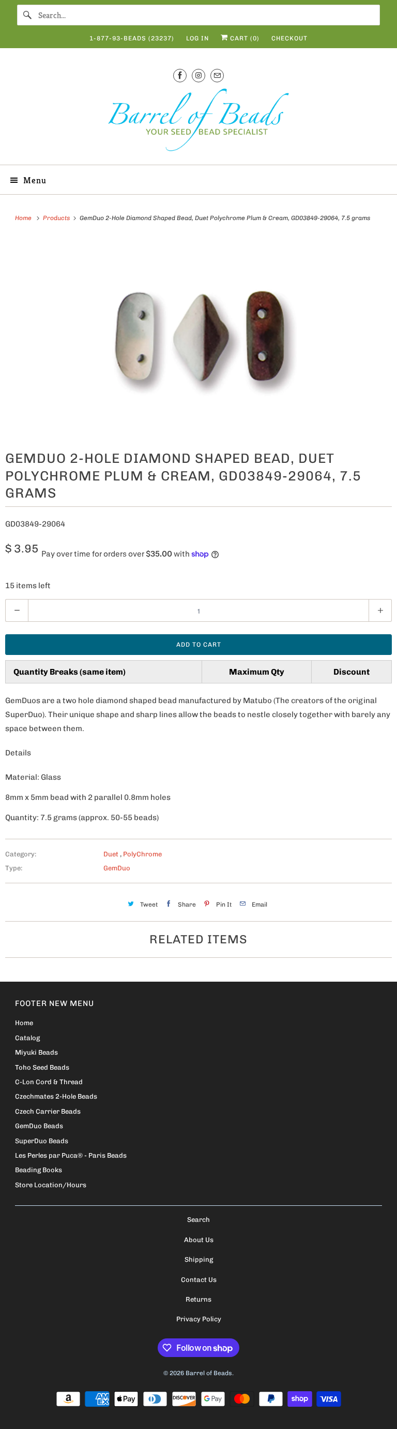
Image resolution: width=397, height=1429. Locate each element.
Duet (111, 854)
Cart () (243, 38)
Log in (197, 38)
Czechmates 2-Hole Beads (56, 1096)
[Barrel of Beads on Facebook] (180, 75)
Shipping (199, 1259)
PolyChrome (142, 854)
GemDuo (116, 868)
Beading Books (38, 1170)
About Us (198, 1240)
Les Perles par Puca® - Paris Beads (71, 1155)
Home (24, 1023)
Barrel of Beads (209, 1373)
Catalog (27, 1038)
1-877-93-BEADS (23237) (131, 38)
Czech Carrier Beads (48, 1111)
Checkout (289, 38)
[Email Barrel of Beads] (217, 75)
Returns (198, 1299)
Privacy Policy (198, 1319)
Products (57, 218)
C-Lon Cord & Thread (49, 1082)
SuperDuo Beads (41, 1141)
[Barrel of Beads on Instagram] (198, 75)
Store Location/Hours (50, 1185)
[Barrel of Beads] (198, 122)
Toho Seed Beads (42, 1067)
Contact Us (199, 1280)
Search (198, 1219)
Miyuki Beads (36, 1052)
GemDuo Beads (39, 1126)
